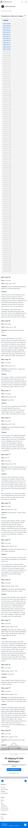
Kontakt (2, 818)
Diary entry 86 (6, 61)
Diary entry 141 (7, 178)
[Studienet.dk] (9, 2)
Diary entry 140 (7, 176)
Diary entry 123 (7, 140)
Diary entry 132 (7, 159)
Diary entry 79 (6, 47)
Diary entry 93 (6, 76)
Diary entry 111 (7, 114)
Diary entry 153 (7, 203)
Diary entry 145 (7, 186)
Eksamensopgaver (4, 809)
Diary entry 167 (7, 233)
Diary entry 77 (6, 42)
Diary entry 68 (6, 23)
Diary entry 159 (7, 216)
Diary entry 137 (7, 169)
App (1, 802)
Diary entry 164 (7, 226)
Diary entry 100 (7, 91)
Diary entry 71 (6, 30)
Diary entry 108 (7, 108)
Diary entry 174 (7, 248)
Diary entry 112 (7, 116)
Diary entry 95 (6, 80)
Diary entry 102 (7, 95)
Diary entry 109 (7, 110)
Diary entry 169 (7, 237)
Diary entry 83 (6, 55)
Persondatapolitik (4, 793)
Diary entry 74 (6, 36)
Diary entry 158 (7, 214)
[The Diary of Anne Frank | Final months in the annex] (25, 781)
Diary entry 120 (7, 133)
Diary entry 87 (6, 63)
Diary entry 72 (6, 32)
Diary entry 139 (7, 174)
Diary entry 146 (7, 188)
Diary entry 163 (7, 224)
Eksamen (3, 804)
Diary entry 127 (7, 148)
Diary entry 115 (7, 123)
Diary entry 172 (7, 243)
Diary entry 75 (6, 38)
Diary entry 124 (7, 142)
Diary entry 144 (7, 184)
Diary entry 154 (7, 205)
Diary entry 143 (7, 182)
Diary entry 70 (6, 27)
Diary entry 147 (7, 190)
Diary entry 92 (6, 74)
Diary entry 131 (7, 157)
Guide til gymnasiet (4, 808)
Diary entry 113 (7, 118)
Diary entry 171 (7, 241)
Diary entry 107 (7, 106)
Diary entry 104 (7, 99)
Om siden (3, 787)
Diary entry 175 (7, 250)
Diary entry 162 (7, 222)
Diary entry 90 (6, 70)
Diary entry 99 (6, 89)
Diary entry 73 (6, 34)
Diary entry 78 (6, 44)
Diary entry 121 (7, 135)
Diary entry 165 (7, 229)
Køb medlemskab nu (13, 769)
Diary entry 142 (7, 180)
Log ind (17, 773)
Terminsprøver (3, 806)
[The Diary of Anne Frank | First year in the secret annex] (2, 781)
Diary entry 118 (7, 129)
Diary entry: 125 (7, 144)
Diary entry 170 (7, 239)
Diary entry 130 (7, 155)
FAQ (2, 816)
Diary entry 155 (7, 207)
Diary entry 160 (7, 218)
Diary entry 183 (7, 267)
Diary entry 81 (6, 51)
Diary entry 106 (7, 104)
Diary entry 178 (7, 256)
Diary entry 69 (6, 25)
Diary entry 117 (7, 127)
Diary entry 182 (7, 265)
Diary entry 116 (7, 125)
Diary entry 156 (7, 209)
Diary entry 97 (6, 85)
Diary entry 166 (7, 231)
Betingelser (3, 791)
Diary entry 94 (6, 78)
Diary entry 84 (6, 57)
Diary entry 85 (6, 59)
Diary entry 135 (7, 165)
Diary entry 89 (6, 68)
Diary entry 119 (7, 131)
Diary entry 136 (7, 167)
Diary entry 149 (7, 195)
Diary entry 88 (6, 66)
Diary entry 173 (7, 246)
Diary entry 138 (7, 171)
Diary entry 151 (7, 199)
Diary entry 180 (7, 260)
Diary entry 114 (7, 121)
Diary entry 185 (7, 271)
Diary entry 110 (7, 112)
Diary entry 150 (7, 197)
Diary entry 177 (7, 254)
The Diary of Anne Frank (10, 6)
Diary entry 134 (7, 163)
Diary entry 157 (7, 212)
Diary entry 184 (7, 269)
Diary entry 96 (6, 82)
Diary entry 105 (7, 102)
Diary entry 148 (7, 193)
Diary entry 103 (7, 97)
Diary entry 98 (6, 87)
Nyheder (2, 800)
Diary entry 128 (7, 150)
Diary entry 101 (7, 93)
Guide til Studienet (4, 789)
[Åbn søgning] (26, 2)
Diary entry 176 (7, 252)
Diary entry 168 (7, 235)
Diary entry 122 (7, 138)
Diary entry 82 (6, 53)
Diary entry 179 (7, 258)
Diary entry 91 (6, 72)
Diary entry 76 (6, 40)
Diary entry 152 (7, 201)
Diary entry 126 (7, 146)
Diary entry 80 (6, 49)
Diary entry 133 (7, 161)
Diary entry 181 (7, 262)
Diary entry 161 (7, 220)
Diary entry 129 (7, 152)
